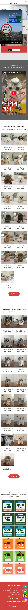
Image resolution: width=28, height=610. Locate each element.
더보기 (13, 294)
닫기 (21, 42)
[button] (26, 12)
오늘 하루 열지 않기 (15, 42)
